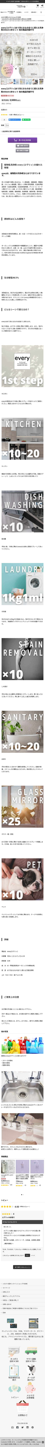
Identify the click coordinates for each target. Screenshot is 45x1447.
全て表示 (22, 1267)
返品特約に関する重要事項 (11, 131)
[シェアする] (4, 120)
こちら (37, 1444)
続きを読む (8, 1243)
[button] (41, 12)
